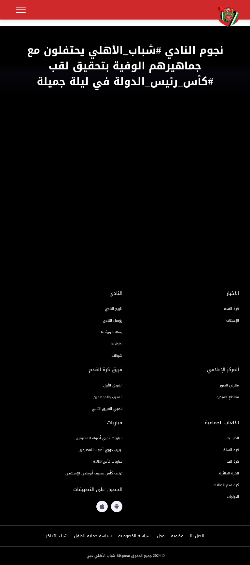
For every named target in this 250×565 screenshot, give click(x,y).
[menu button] (21, 10)
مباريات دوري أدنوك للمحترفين (99, 438)
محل (160, 536)
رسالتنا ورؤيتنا (111, 332)
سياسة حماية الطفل (93, 536)
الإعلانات (232, 320)
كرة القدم (231, 308)
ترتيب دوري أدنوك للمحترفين (100, 449)
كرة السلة (231, 449)
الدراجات (233, 496)
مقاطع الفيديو (227, 397)
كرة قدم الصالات (226, 485)
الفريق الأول (112, 385)
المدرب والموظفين (107, 397)
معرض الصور (229, 385)
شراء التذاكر (56, 536)
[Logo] (226, 16)
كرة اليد (233, 461)
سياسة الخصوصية (134, 536)
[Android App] (116, 506)
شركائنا (116, 355)
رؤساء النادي (112, 320)
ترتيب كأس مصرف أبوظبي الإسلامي (93, 473)
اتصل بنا (197, 536)
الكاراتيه (233, 438)
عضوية (177, 536)
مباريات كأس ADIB (107, 461)
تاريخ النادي (113, 308)
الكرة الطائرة (229, 473)
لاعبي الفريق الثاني (107, 408)
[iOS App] (102, 506)
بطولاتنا (116, 343)
